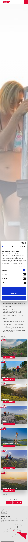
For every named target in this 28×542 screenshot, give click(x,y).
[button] (7, 502)
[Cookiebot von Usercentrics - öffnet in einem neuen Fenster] (20, 243)
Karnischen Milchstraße (8, 312)
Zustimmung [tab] (5, 246)
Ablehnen (14, 297)
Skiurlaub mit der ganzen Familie (16, 309)
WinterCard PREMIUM (8, 331)
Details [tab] (14, 246)
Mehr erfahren (9, 357)
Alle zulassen (14, 288)
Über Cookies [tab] (23, 246)
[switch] (24, 274)
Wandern (15, 311)
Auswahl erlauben (14, 293)
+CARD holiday (12, 321)
